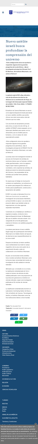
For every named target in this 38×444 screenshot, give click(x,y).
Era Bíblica (5, 338)
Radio (4, 411)
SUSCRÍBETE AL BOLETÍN (9, 418)
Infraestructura (6, 353)
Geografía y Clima (7, 349)
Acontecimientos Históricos (10, 336)
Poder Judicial (6, 373)
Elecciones (5, 375)
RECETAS (5, 403)
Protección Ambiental (8, 351)
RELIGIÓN (5, 382)
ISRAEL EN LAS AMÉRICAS (9, 414)
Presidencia (5, 367)
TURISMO (5, 400)
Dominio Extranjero (8, 341)
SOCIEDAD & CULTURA (9, 379)
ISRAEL (4, 330)
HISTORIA (5, 334)
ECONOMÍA (5, 386)
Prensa (4, 409)
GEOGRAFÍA (5, 347)
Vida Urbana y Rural (8, 355)
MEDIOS (4, 407)
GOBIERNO (5, 365)
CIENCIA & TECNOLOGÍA (9, 389)
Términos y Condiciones (9, 421)
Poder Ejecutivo (7, 371)
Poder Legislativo (7, 369)
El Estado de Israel (7, 343)
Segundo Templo (7, 340)
